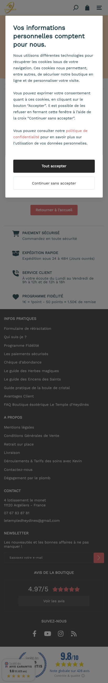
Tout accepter (54, 166)
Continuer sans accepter (54, 183)
